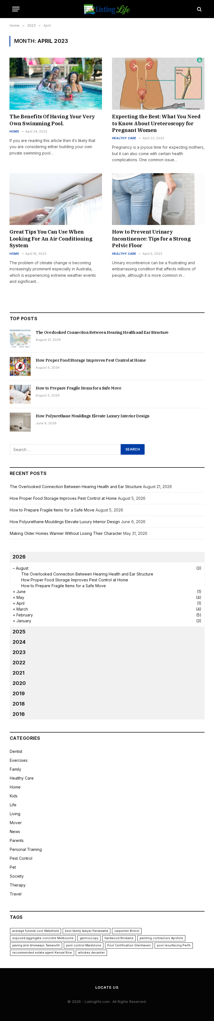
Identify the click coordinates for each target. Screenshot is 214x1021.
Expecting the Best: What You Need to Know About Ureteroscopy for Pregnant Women (156, 123)
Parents (17, 840)
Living (15, 813)
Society (17, 876)
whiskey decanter (91, 952)
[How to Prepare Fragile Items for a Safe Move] (20, 394)
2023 (19, 652)
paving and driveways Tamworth (36, 945)
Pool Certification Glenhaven (129, 945)
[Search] (199, 9)
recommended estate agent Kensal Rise (42, 952)
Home (14, 131)
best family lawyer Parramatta (86, 931)
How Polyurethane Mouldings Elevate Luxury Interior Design (92, 415)
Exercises (19, 760)
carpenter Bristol (126, 931)
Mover (16, 822)
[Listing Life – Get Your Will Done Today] (107, 9)
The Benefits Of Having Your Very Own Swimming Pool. (52, 119)
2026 (19, 557)
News (15, 831)
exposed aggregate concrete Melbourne (43, 938)
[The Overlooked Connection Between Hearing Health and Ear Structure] (20, 338)
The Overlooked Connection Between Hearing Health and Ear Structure (102, 332)
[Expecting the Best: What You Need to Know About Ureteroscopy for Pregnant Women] (158, 84)
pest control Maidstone (83, 945)
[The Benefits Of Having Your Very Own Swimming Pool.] (55, 84)
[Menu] (16, 9)
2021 (19, 673)
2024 (19, 642)
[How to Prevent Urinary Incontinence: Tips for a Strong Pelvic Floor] (158, 199)
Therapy (18, 885)
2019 (19, 693)
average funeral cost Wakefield (35, 931)
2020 (19, 683)
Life (13, 804)
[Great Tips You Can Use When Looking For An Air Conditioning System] (55, 199)
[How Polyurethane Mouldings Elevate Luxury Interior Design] (20, 422)
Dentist (16, 751)
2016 (19, 714)
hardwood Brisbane (118, 938)
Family (15, 769)
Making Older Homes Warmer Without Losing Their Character (66, 533)
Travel (15, 894)
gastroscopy (89, 938)
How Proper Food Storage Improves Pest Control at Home (91, 360)
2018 (19, 704)
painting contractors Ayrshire (161, 938)
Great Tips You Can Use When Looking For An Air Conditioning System (50, 239)
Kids (14, 796)
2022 (19, 662)
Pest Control (21, 858)
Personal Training (26, 849)
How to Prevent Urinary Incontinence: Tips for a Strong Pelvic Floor (151, 239)
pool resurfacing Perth (174, 945)
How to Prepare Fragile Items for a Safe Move (78, 388)
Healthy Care (124, 138)
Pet (13, 867)
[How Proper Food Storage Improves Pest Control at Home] (20, 366)
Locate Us (106, 987)
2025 (19, 632)
